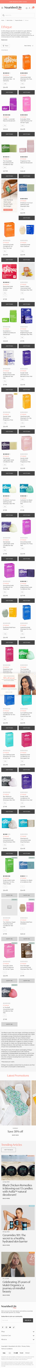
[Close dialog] (35, 674)
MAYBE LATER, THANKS (9, 692)
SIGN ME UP (9, 685)
